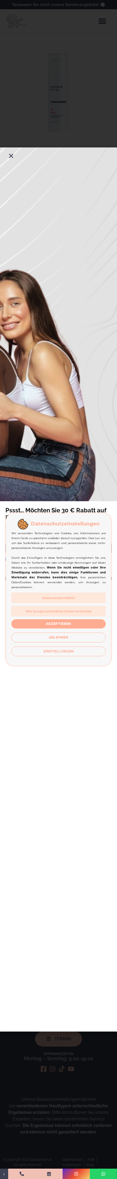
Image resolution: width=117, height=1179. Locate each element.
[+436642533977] (21, 1174)
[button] (11, 156)
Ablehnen (58, 637)
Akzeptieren (58, 624)
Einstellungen (59, 651)
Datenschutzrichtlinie (58, 598)
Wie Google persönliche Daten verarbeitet (58, 611)
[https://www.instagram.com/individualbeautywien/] (76, 1174)
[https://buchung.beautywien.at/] (49, 1174)
